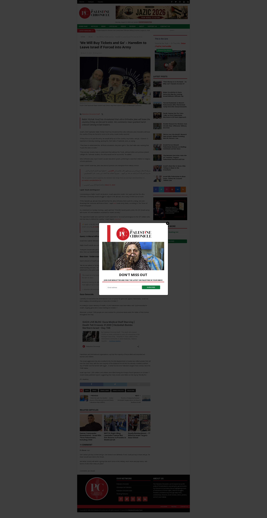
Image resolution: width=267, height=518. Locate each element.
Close (167, 223)
